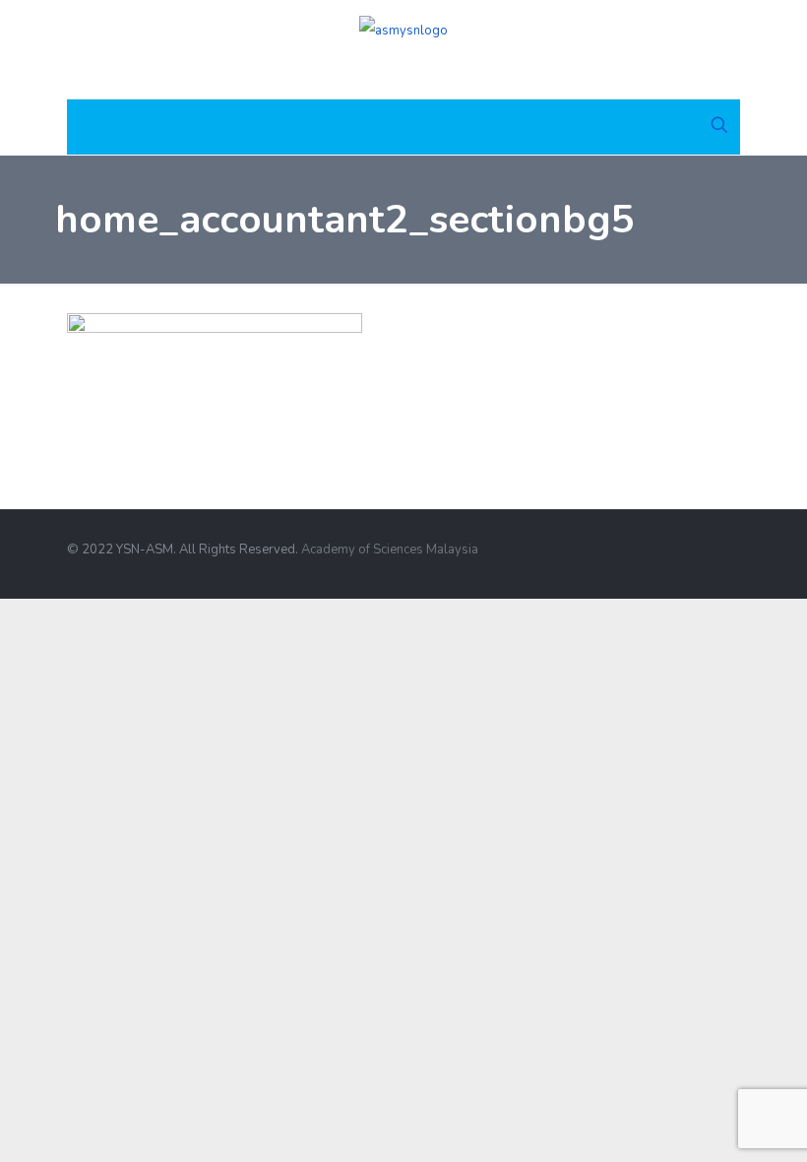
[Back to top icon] (733, 540)
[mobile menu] (83, 127)
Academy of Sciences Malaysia (389, 549)
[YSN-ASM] (403, 49)
